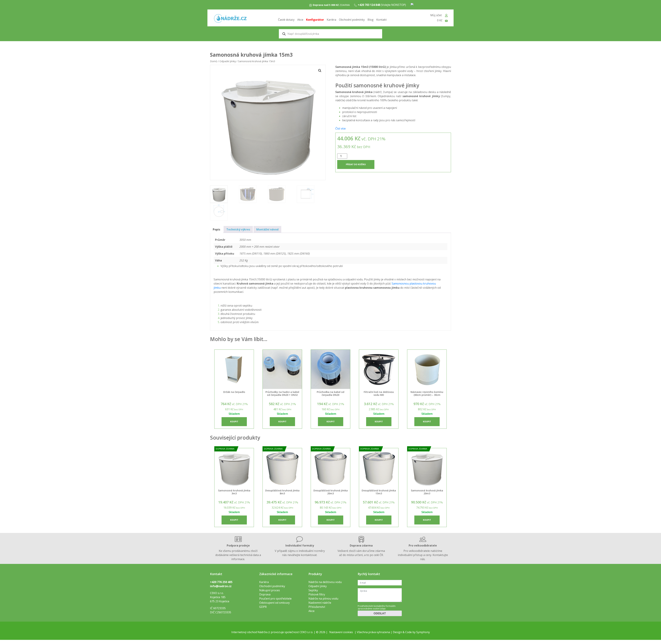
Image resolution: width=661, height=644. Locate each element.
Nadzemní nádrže (319, 603)
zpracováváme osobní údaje (372, 608)
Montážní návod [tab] (267, 229)
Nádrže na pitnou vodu (323, 598)
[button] (320, 71)
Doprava (264, 594)
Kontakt (381, 20)
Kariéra (331, 20)
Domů (213, 61)
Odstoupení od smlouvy (274, 603)
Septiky (313, 590)
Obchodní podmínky (352, 20)
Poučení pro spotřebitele (275, 598)
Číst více (340, 128)
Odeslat (380, 613)
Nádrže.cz (264, 632)
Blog (371, 20)
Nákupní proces (269, 590)
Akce (300, 20)
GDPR (263, 607)
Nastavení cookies (341, 632)
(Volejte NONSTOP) (382, 5)
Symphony (423, 632)
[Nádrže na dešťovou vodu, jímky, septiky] (230, 18)
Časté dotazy (286, 20)
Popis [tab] (216, 229)
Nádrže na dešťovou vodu (325, 582)
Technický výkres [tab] (238, 229)
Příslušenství (316, 607)
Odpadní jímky (227, 61)
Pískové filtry (316, 594)
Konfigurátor (315, 20)
